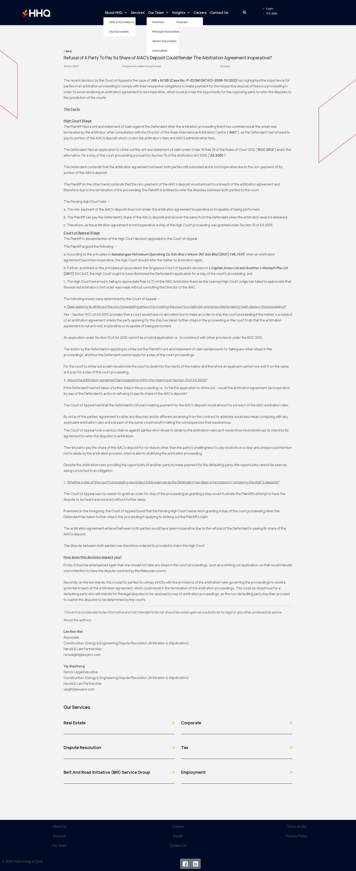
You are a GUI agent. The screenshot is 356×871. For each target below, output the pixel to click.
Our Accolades (119, 31)
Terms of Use (296, 826)
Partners (158, 22)
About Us (59, 826)
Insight (178, 836)
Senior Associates (164, 41)
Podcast (182, 22)
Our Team (156, 12)
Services (138, 12)
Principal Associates (165, 31)
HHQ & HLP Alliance (121, 22)
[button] (244, 13)
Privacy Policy (296, 836)
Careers (200, 12)
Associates (159, 50)
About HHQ (113, 12)
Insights (178, 12)
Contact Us (219, 12)
